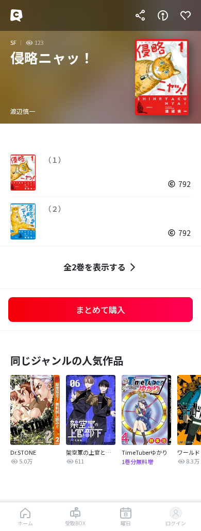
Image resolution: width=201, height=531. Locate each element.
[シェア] (140, 15)
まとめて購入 (100, 309)
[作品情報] (163, 15)
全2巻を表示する (94, 267)
